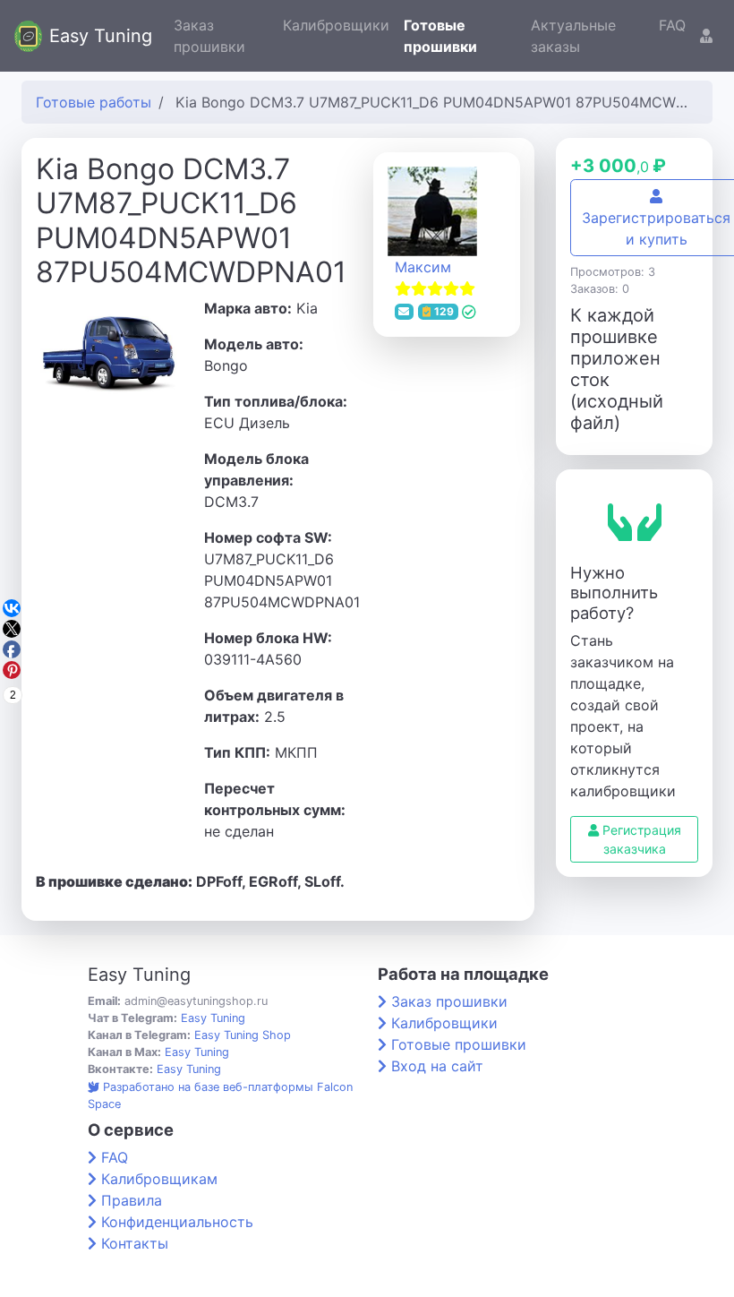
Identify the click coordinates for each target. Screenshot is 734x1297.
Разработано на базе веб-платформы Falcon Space (220, 1095)
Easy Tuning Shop (242, 1035)
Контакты (134, 1243)
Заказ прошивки (209, 36)
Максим (423, 267)
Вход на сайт (437, 1066)
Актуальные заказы (573, 36)
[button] (706, 36)
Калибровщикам (159, 1179)
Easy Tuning (100, 36)
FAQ (672, 25)
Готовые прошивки (440, 36)
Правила (131, 1200)
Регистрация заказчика (640, 839)
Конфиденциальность (177, 1222)
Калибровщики (336, 25)
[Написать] (404, 312)
